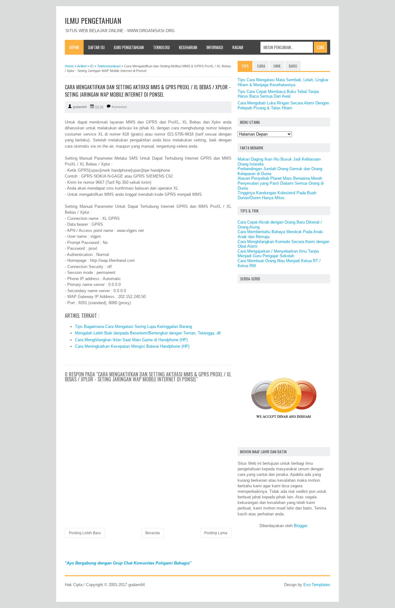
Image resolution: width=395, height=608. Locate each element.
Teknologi (161, 47)
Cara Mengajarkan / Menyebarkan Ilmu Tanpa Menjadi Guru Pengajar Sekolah (278, 253)
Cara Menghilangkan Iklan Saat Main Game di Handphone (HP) (131, 340)
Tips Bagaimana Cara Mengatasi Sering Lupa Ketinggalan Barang (133, 326)
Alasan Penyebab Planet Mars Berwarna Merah (280, 178)
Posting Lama (215, 533)
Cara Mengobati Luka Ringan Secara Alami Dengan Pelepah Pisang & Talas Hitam (283, 105)
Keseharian (188, 47)
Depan (74, 47)
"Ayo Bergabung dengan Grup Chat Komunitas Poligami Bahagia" (128, 563)
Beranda (152, 533)
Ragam (237, 47)
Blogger (300, 525)
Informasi (214, 47)
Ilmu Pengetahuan (129, 47)
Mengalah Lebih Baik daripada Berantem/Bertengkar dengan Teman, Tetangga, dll (148, 333)
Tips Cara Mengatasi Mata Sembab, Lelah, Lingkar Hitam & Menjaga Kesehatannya (283, 82)
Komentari (119, 107)
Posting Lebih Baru (85, 533)
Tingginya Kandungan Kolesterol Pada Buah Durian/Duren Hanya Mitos (277, 195)
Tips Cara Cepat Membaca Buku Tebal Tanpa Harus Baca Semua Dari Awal (278, 94)
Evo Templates (316, 584)
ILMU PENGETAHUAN (93, 20)
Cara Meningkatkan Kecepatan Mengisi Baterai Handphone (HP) (132, 346)
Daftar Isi (96, 47)
